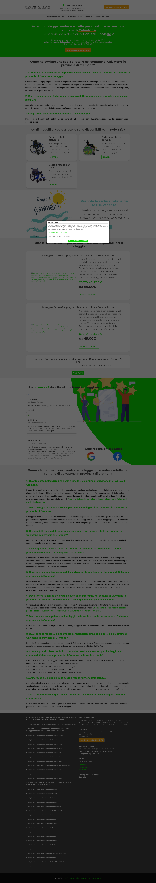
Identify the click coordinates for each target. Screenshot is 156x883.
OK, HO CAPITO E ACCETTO (78, 241)
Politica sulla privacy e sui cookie (57, 232)
